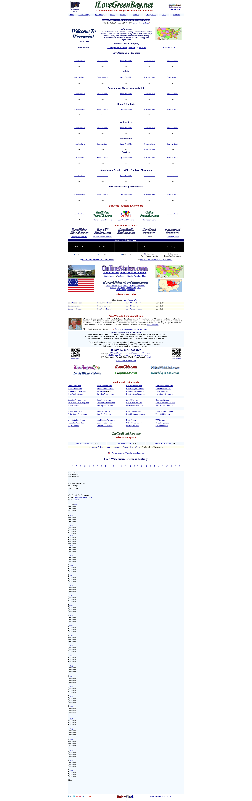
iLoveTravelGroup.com (164, 411)
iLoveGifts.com (132, 400)
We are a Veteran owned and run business (131, 329)
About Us (176, 15)
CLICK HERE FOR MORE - (98, 260)
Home (72, 15)
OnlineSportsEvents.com (77, 414)
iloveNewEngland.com (105, 394)
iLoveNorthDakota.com (135, 391)
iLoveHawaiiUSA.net (163, 389)
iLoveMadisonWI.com (132, 300)
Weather (131, 48)
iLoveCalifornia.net (75, 389)
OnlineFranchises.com (134, 406)
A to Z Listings (84, 15)
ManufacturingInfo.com (76, 420)
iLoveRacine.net (132, 306)
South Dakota (121, 290)
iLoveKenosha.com (104, 306)
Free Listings (144, 23)
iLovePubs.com (74, 406)
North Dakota (131, 288)
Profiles (123, 15)
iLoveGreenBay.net (75, 309)
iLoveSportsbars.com (105, 406)
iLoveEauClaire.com (75, 306)
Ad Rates (144, 355)
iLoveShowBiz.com (133, 411)
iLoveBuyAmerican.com (77, 400)
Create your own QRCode (126, 361)
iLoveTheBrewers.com (84, 443)
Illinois (108, 286)
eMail (149, 357)
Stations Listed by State (102, 237)
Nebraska (121, 288)
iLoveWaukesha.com (134, 309)
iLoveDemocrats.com (134, 386)
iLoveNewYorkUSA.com (77, 391)
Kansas (125, 286)
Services (136, 15)
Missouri (113, 288)
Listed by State (173, 237)
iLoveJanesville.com (104, 303)
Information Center (149, 220)
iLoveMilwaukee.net (104, 309)
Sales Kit (153, 796)
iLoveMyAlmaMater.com (135, 414)
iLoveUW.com (135, 447)
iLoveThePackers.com (162, 443)
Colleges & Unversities (79, 237)
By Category (99, 15)
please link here (152, 325)
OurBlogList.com (132, 426)
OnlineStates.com (118, 353)
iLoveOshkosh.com (133, 303)
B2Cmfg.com (131, 420)
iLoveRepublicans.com (164, 386)
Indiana (114, 286)
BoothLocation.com (104, 423)
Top (126, 799)
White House (109, 276)
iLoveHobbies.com (104, 411)
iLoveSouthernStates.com (136, 394)
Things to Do (151, 15)
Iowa (120, 286)
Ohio (138, 288)
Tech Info (107, 355)
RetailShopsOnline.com (164, 406)
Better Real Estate (149, 149)
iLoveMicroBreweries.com (165, 403)
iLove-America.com (104, 386)
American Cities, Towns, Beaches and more (124, 272)
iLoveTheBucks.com (123, 443)
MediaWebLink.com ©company (139, 353)
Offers (112, 15)
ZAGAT (76, 500)
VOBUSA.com (161, 420)
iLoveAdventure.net (75, 411)
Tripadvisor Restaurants (83, 497)
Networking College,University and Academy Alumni (108, 447)
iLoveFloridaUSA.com (105, 389)
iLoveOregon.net (162, 391)
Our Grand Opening (126, 220)
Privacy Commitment (120, 355)
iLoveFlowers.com (104, 400)
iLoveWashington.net (76, 394)
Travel (164, 15)
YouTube (142, 48)
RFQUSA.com (73, 426)
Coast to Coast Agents (102, 220)
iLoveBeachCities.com (164, 394)
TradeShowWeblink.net (76, 423)
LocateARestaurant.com (106, 403)
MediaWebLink (75, 358)
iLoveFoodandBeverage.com (78, 403)
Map (144, 276)
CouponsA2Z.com (162, 400)
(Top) (75, 504)
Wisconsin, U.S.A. (169, 47)
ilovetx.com (101, 391)
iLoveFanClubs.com (104, 414)
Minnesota (141, 286)
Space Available (79, 61)
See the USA (175, 9)
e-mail (135, 23)
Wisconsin (131, 290)
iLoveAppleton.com (75, 303)
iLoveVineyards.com (134, 403)
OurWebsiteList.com (104, 426)
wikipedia (129, 276)
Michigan (133, 286)
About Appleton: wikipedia (117, 48)
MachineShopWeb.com (106, 420)
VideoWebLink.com (163, 414)
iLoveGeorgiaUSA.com (135, 389)
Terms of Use (135, 355)
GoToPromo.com (162, 426)
